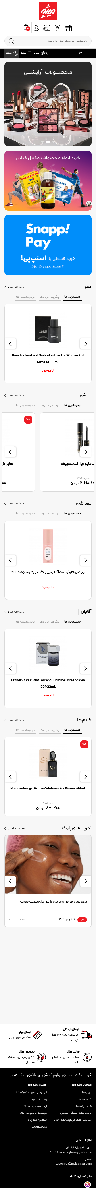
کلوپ (36, 53)
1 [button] (53, 142)
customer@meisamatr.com (74, 1164)
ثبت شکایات (39, 1127)
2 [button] (48, 142)
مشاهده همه (15, 287)
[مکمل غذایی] (48, 181)
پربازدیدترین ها (25, 297)
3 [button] (42, 142)
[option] (48, 104)
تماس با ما (85, 1099)
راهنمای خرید (39, 1099)
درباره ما (87, 1092)
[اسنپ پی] (48, 245)
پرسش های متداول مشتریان (74, 1113)
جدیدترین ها (72, 297)
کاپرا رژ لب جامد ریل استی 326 (48, 464)
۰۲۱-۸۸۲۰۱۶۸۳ (75, 1148)
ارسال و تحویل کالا (35, 1106)
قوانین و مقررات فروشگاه (31, 1092)
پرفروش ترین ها (49, 297)
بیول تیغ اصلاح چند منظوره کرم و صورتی (48, 572)
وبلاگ (23, 53)
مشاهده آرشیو (16, 828)
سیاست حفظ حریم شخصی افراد (73, 1120)
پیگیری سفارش (37, 1120)
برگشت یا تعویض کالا (33, 1113)
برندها (9, 53)
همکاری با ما (84, 1106)
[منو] (85, 53)
